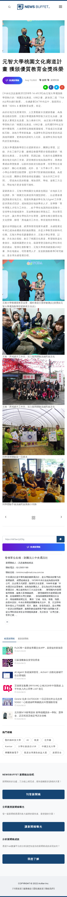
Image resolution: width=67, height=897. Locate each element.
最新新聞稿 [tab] (23, 638)
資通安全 (57, 752)
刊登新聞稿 (33, 794)
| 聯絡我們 (49, 888)
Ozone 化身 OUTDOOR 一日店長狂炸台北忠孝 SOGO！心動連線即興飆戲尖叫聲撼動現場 (38, 700)
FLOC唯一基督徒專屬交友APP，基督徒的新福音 (38, 647)
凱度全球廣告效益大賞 (35, 752)
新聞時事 (54, 80)
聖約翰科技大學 (13, 740)
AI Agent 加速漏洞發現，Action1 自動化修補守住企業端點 (38, 674)
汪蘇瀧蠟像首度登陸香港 (27, 659)
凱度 (36, 740)
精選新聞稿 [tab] (9, 638)
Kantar (9, 746)
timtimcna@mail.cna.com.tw (30, 572)
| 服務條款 (27, 888)
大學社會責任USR (27, 746)
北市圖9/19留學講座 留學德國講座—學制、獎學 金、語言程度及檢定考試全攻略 (38, 714)
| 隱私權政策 (38, 888)
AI (28, 740)
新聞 (44, 80)
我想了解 (33, 859)
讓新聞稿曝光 (33, 826)
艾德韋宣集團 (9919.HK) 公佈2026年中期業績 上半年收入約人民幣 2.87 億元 (39, 687)
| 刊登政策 (17, 888)
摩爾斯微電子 (12, 752)
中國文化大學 (48, 746)
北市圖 (47, 740)
